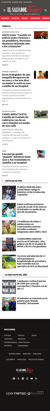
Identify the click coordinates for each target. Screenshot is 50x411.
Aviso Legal (21, 359)
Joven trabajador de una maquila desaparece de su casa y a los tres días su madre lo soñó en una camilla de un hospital (16, 80)
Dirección (27, 354)
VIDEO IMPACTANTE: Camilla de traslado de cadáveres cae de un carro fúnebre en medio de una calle (16, 120)
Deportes (8, 346)
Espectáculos (24, 342)
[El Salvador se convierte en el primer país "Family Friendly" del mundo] (9, 304)
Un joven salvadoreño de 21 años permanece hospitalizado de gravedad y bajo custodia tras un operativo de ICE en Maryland (32, 261)
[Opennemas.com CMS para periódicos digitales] (25, 396)
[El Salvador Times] (25, 10)
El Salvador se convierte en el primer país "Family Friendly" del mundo (32, 301)
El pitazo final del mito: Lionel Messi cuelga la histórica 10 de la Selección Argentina (31, 190)
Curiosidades (23, 346)
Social (34, 335)
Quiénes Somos (15, 354)
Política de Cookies (36, 359)
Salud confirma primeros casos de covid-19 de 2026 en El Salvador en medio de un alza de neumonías (32, 208)
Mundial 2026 (17, 2)
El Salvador (6, 2)
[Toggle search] (45, 10)
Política (21, 335)
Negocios (21, 339)
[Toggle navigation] (4, 10)
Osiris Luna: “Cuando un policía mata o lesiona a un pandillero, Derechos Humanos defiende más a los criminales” (16, 40)
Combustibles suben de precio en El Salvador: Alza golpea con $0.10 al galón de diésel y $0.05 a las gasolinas (31, 242)
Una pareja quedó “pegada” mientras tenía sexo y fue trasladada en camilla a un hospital (16, 158)
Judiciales (8, 339)
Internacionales (11, 342)
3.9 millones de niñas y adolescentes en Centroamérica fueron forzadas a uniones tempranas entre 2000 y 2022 (32, 226)
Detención (27, 2)
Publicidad (37, 354)
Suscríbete (10, 359)
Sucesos (7, 335)
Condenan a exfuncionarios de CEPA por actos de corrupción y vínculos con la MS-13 (32, 285)
